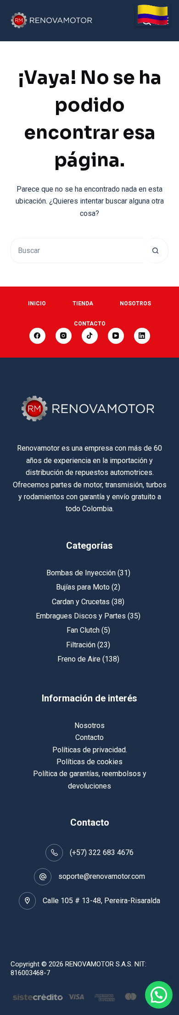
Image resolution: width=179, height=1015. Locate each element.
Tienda (83, 303)
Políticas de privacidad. (89, 749)
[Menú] (164, 21)
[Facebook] (37, 336)
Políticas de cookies (89, 761)
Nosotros (135, 303)
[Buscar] (146, 21)
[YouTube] (116, 336)
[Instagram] (64, 336)
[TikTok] (90, 336)
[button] (159, 995)
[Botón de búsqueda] (155, 250)
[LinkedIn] (142, 336)
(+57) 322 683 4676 (102, 852)
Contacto (90, 323)
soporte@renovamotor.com (101, 876)
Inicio (37, 303)
